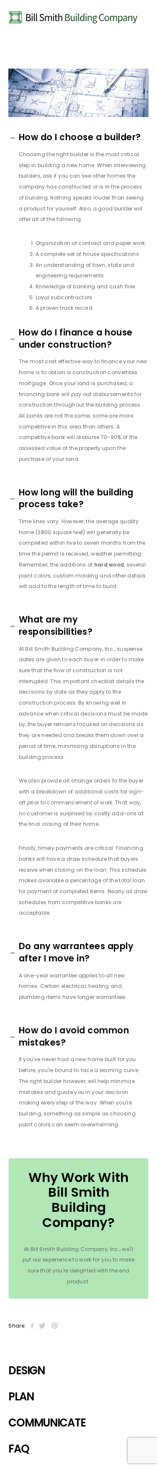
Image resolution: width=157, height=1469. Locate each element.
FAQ (18, 1448)
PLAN (20, 1396)
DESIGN (26, 1370)
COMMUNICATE (46, 1422)
